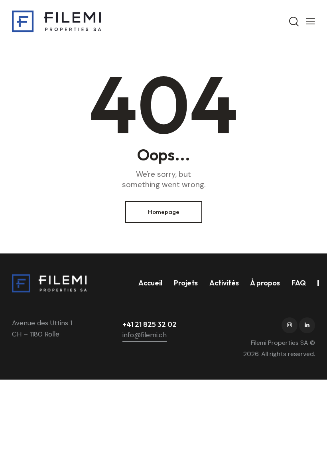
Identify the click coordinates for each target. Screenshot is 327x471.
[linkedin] (307, 325)
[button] (310, 21)
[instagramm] (289, 325)
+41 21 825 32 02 (149, 324)
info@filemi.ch (144, 334)
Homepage (163, 212)
